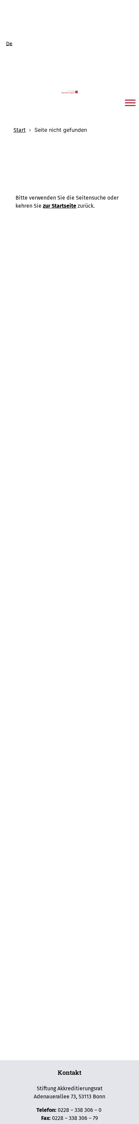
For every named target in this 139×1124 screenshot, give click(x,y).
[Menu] (130, 102)
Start (19, 130)
